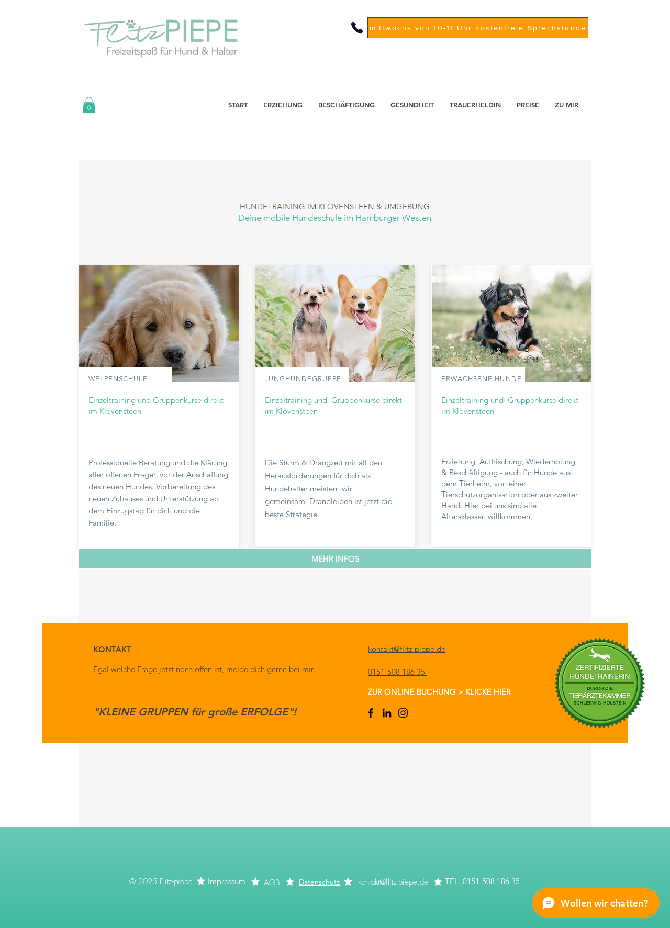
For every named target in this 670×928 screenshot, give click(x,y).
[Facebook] (370, 713)
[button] (89, 105)
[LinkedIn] (387, 713)
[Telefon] (357, 28)
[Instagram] (403, 713)
